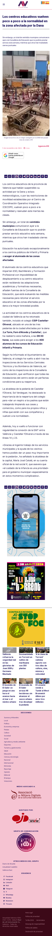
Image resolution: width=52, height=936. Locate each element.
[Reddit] (38, 176)
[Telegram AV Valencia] (26, 558)
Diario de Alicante (9, 864)
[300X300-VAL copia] (26, 628)
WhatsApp (9, 895)
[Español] (47, 2)
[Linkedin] (35, 176)
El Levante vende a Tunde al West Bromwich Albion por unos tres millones (42, 693)
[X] (20, 176)
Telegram (9, 889)
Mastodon (9, 901)
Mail (7, 885)
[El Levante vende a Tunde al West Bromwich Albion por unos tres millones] (42, 681)
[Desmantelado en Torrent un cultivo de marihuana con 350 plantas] (26, 650)
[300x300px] (26, 599)
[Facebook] (16, 176)
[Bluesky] (31, 176)
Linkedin (9, 882)
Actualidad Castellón (10, 867)
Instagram (9, 879)
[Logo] (23, 5)
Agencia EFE (43, 146)
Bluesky (8, 898)
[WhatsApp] (4, 894)
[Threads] (4, 903)
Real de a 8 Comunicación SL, (12, 921)
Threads (9, 904)
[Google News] (5, 176)
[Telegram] (24, 176)
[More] (46, 176)
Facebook (9, 876)
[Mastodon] (27, 176)
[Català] (43, 2)
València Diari (7, 870)
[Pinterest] (42, 176)
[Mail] (4, 885)
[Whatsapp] (9, 176)
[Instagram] (13, 176)
